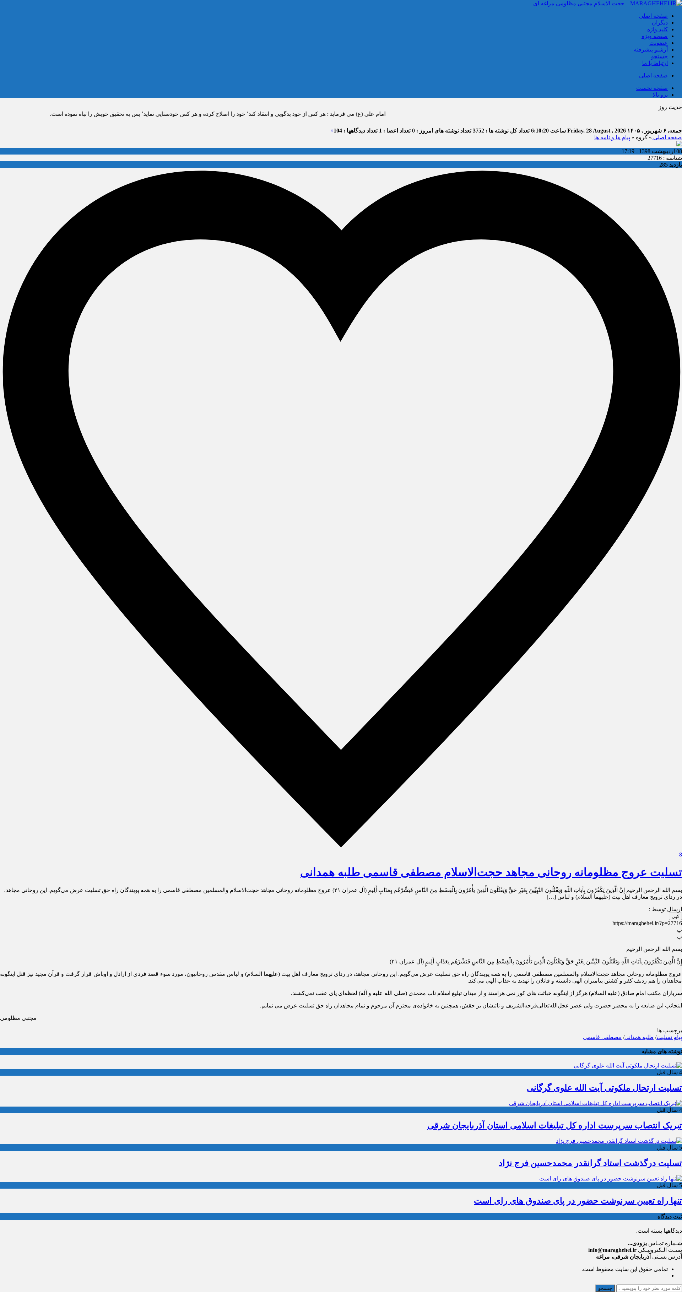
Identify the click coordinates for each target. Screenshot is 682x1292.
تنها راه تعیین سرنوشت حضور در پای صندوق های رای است (578, 1200)
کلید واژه (657, 29)
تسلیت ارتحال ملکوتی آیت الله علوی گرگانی (604, 1087)
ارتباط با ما (655, 63)
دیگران (660, 23)
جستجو (659, 56)
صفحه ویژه (655, 36)
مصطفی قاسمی (602, 1037)
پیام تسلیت (669, 1037)
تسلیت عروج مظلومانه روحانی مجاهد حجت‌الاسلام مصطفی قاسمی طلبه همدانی (491, 872)
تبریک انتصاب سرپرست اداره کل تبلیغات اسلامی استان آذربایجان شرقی (554, 1125)
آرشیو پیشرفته (651, 50)
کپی (675, 916)
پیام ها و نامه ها (612, 137)
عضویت (658, 43)
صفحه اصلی (653, 16)
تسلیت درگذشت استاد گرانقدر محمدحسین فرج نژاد (590, 1163)
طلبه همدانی (639, 1037)
